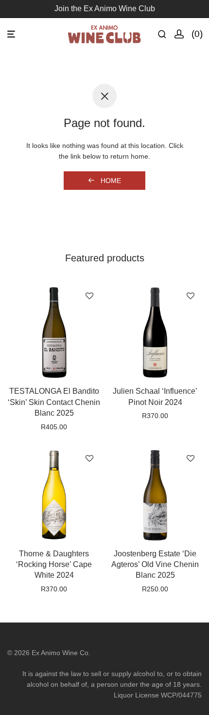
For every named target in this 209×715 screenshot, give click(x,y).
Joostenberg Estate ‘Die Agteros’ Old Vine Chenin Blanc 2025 (155, 565)
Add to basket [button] (54, 427)
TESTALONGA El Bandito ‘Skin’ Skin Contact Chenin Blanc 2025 (54, 402)
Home (110, 180)
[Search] (165, 34)
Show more (53, 439)
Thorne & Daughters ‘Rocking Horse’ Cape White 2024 (54, 565)
